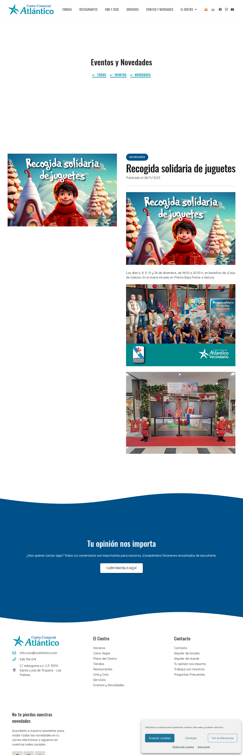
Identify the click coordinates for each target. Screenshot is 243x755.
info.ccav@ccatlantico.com (38, 653)
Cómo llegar (101, 653)
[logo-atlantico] (31, 9)
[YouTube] (232, 9)
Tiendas (98, 664)
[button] (196, 9)
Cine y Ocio (101, 674)
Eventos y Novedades (108, 685)
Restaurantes (102, 669)
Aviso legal (204, 746)
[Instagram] (226, 9)
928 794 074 (28, 659)
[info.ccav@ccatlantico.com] (16, 653)
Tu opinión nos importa (190, 664)
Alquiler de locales (187, 653)
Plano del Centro (105, 658)
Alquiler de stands (186, 658)
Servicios (99, 680)
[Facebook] (220, 9)
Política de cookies (183, 746)
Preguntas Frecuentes (189, 674)
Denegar (191, 738)
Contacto (180, 648)
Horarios (99, 648)
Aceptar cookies (160, 738)
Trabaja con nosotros (189, 669)
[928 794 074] (16, 659)
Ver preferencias (222, 738)
